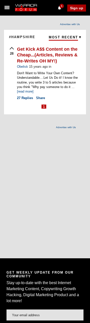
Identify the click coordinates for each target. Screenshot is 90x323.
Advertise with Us (70, 24)
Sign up (76, 8)
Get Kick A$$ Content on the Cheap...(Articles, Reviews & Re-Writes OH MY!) (47, 55)
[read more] (25, 91)
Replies (25, 98)
